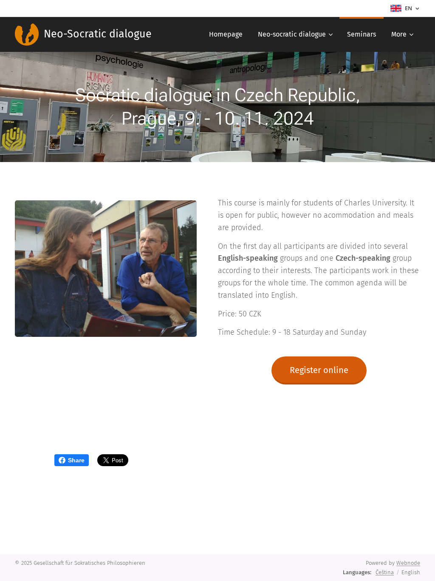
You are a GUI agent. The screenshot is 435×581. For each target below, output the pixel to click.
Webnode (408, 563)
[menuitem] (225, 34)
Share (76, 460)
